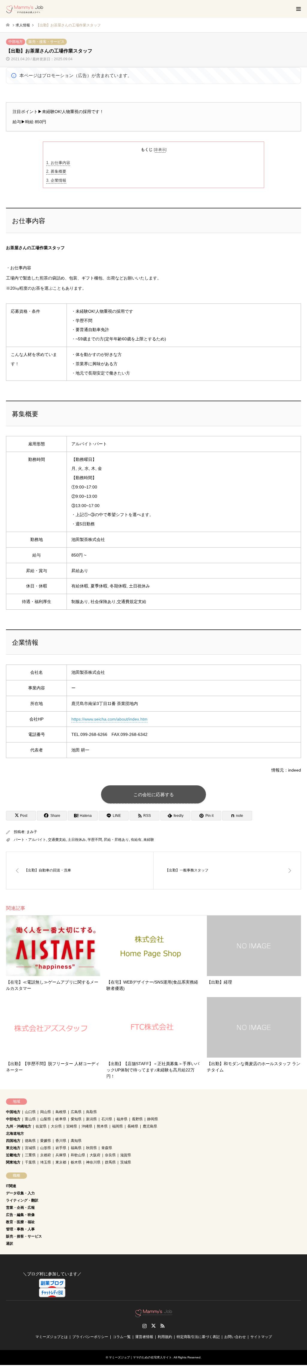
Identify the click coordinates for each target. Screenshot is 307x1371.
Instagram (144, 1326)
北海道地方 (15, 1133)
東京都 (60, 1162)
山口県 (30, 1112)
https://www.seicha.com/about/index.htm (109, 719)
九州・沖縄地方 (18, 1126)
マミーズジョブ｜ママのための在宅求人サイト (140, 1357)
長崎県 (132, 1126)
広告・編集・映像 (20, 1215)
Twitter (153, 1326)
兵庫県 (60, 1155)
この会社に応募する (153, 794)
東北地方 (13, 1148)
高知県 (76, 1141)
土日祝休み (77, 840)
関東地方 (13, 1162)
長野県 (137, 1119)
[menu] (298, 9)
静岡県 (152, 1119)
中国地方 (13, 1112)
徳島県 (30, 1141)
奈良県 (110, 1155)
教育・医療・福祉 (20, 1222)
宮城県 (30, 1148)
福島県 (76, 1148)
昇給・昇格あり (116, 840)
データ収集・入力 (20, 1193)
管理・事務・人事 (20, 1229)
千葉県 (30, 1162)
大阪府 (95, 1155)
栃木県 (76, 1162)
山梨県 (45, 1119)
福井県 (122, 1119)
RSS (162, 1326)
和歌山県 (78, 1155)
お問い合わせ (235, 1337)
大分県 (56, 1126)
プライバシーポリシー (90, 1337)
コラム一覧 (122, 1337)
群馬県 (110, 1162)
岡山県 (45, 1112)
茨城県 (125, 1162)
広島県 (76, 1112)
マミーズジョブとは (51, 1337)
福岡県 (117, 1126)
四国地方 (13, 1141)
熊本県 (102, 1126)
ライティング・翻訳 (22, 1200)
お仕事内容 (58, 162)
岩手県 (60, 1148)
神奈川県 (93, 1162)
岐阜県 (60, 1119)
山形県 (45, 1148)
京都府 (45, 1155)
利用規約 (165, 1337)
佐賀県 (41, 1126)
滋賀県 (125, 1155)
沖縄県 (87, 1126)
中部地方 (15, 42)
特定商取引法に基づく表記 (198, 1337)
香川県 (60, 1141)
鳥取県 (91, 1112)
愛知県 (76, 1119)
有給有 (136, 840)
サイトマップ (261, 1337)
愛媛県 (45, 1141)
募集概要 (56, 171)
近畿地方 (13, 1155)
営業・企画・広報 (20, 1207)
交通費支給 (57, 840)
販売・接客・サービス (46, 42)
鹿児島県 (150, 1126)
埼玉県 (45, 1162)
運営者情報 (144, 1337)
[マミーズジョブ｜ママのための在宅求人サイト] (24, 9)
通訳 (9, 1243)
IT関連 (11, 1186)
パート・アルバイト (30, 840)
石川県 (106, 1119)
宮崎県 (71, 1126)
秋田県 (91, 1148)
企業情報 (56, 180)
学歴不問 (95, 840)
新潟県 (91, 1119)
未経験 (148, 840)
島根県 (60, 1112)
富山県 (30, 1119)
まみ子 (31, 832)
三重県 (30, 1155)
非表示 (160, 150)
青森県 (106, 1148)
